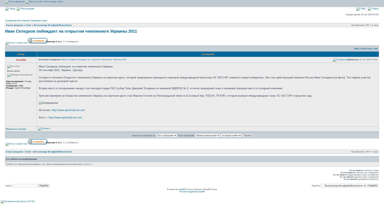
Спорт (28, 25)
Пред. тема (359, 48)
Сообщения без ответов (17, 20)
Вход (12, 8)
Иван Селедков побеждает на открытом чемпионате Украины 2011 (71, 31)
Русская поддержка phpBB (192, 191)
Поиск (375, 8)
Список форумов (14, 25)
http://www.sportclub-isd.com (68, 110)
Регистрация (27, 8)
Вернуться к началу (16, 129)
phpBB (182, 189)
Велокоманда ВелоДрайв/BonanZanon (53, 25)
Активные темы (39, 20)
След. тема (372, 48)
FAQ (362, 8)
